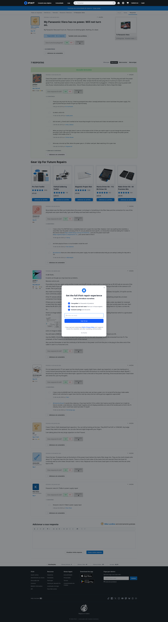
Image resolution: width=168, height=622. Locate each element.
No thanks (84, 333)
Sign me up (84, 321)
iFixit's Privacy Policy (88, 327)
